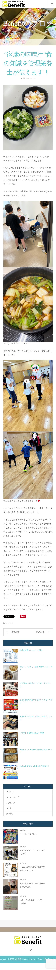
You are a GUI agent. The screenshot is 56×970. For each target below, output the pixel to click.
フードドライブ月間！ (28, 834)
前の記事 (16, 632)
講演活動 (9, 814)
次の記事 (40, 632)
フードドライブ (12, 797)
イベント (32, 78)
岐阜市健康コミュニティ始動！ (32, 650)
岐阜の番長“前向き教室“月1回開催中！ (34, 766)
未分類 (9, 808)
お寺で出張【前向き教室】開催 (32, 733)
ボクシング (10, 803)
